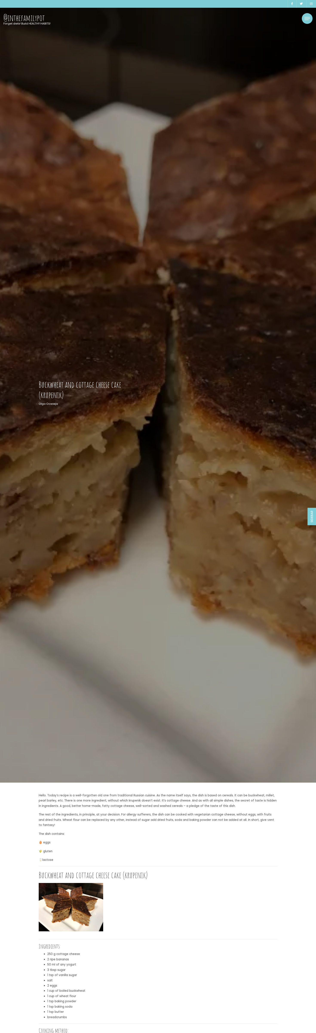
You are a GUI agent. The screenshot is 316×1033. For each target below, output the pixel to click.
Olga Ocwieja (48, 404)
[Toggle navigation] (307, 18)
